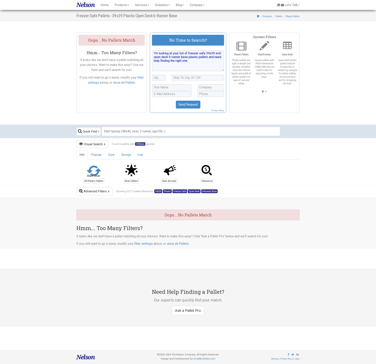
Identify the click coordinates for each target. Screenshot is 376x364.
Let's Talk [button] (291, 5)
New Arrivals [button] (169, 180)
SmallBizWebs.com (204, 358)
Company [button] (196, 5)
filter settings (143, 244)
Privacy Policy (218, 110)
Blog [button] (179, 5)
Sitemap (274, 359)
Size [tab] (111, 155)
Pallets (278, 16)
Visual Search (93, 144)
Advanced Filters (95, 191)
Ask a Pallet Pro (188, 310)
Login (297, 359)
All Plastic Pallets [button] (93, 180)
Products (267, 16)
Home (104, 5)
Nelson (85, 5)
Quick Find (89, 131)
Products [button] (121, 5)
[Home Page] (258, 16)
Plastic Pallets (293, 16)
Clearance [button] (206, 180)
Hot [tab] (82, 155)
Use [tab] (140, 155)
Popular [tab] (96, 155)
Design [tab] (126, 155)
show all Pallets (124, 82)
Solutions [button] (161, 5)
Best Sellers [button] (131, 180)
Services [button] (141, 5)
